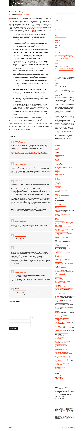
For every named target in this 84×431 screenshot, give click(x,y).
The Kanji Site (58, 348)
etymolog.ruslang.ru (59, 307)
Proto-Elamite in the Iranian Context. (62, 44)
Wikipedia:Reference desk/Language (62, 214)
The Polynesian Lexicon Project (61, 356)
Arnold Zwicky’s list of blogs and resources (63, 202)
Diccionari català (58, 262)
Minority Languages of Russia (61, 315)
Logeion (56, 284)
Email (32, 321)
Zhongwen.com (58, 346)
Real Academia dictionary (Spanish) (62, 260)
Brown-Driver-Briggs (35, 207)
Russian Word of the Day (60, 335)
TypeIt (56, 210)
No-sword (57, 153)
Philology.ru (57, 310)
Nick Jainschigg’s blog (59, 378)
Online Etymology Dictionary (60, 279)
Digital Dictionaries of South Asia (61, 350)
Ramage (56, 381)
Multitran (56, 203)
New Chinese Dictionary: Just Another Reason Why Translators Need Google (30, 151)
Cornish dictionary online (60, 274)
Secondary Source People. (60, 37)
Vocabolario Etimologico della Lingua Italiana (64, 263)
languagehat (19, 14)
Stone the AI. (65, 65)
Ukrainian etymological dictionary (61, 340)
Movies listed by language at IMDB (62, 363)
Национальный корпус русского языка (63, 322)
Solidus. (56, 47)
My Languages (58, 80)
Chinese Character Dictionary (61, 345)
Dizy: (56, 264)
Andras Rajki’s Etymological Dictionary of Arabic (64, 229)
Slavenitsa (57, 312)
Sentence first (57, 193)
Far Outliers (57, 159)
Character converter (59, 371)
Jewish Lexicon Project (59, 221)
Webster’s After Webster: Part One (20, 123)
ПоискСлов (57, 301)
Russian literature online (60, 320)
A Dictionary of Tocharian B (60, 344)
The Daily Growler (58, 147)
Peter (56, 60)
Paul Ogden (17, 180)
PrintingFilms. (57, 45)
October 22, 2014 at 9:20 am (20, 164)
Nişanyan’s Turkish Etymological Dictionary (63, 353)
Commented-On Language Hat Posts (62, 77)
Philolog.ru (57, 311)
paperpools (57, 160)
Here (33, 30)
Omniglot (56, 217)
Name (32, 317)
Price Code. (57, 33)
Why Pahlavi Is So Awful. (63, 58)
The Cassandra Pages (59, 155)
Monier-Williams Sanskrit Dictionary (62, 352)
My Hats (56, 83)
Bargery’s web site (58, 360)
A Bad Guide (57, 163)
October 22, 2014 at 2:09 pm (20, 182)
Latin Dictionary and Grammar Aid (62, 245)
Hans (56, 55)
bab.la (56, 208)
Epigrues (56, 157)
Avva (56, 152)
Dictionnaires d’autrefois (60, 258)
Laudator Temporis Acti (59, 174)
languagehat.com (13, 3)
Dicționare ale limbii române (60, 267)
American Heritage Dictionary (61, 204)
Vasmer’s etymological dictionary (61, 318)
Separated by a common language (62, 195)
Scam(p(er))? (57, 40)
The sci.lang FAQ (58, 215)
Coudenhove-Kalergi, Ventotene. (61, 32)
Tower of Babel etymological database (62, 281)
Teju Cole (67, 387)
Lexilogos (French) (58, 256)
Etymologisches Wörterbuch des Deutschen (64, 237)
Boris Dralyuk (57, 172)
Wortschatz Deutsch (59, 236)
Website (33, 324)
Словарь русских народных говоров (62, 327)
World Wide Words (58, 278)
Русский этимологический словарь (62, 303)
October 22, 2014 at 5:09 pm (20, 236)
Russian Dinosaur (58, 168)
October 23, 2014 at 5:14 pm (20, 272)
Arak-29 (56, 275)
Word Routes (57, 191)
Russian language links (59, 319)
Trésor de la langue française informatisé (63, 249)
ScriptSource (57, 218)
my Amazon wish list (59, 95)
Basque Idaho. (66, 66)
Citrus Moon (57, 380)
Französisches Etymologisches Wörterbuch (63, 259)
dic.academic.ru (58, 300)
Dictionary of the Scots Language (61, 232)
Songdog (57, 144)
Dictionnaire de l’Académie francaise (62, 252)
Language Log (58, 183)
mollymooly (57, 68)
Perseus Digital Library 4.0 (60, 282)
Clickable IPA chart (59, 211)
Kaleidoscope (57, 145)
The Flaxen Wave (58, 166)
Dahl (21, 168)
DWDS (56, 238)
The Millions (57, 179)
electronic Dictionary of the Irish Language (63, 269)
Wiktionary (57, 207)
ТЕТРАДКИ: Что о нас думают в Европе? (63, 167)
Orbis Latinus (57, 294)
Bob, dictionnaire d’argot (60, 251)
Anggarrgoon (57, 184)
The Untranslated (58, 177)
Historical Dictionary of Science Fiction (62, 366)
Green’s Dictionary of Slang (60, 206)
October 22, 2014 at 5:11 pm (20, 248)
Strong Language (58, 197)
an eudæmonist (58, 151)
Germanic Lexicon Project (60, 230)
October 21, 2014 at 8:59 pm (20, 142)
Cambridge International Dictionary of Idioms (64, 222)
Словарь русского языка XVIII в (61, 333)
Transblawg (57, 156)
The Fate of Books (58, 178)
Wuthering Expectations (59, 171)
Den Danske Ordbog (59, 243)
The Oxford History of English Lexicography (38, 17)
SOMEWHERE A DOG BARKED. (68, 68)
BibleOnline (57, 219)
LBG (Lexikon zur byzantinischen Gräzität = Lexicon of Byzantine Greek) (63, 292)
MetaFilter (57, 149)
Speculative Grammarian (60, 367)
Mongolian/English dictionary (61, 349)
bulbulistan (57, 188)
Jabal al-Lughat (58, 186)
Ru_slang (57, 316)
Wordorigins (57, 213)
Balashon (57, 194)
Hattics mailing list (58, 375)
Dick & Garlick (58, 187)
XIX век (56, 170)
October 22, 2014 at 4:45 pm (20, 221)
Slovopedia (57, 296)
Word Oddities (58, 368)
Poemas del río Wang (59, 164)
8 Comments (26, 14)
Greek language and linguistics (61, 286)
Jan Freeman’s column (62, 370)
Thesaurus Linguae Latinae (60, 247)
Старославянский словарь (60, 330)
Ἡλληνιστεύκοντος (59, 190)
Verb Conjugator (58, 277)
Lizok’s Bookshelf (58, 162)
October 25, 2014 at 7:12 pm (20, 290)
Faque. (56, 35)
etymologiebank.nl (58, 241)
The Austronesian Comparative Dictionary (63, 355)
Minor (37, 126)
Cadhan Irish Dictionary (59, 270)
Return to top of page (13, 427)
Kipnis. (56, 42)
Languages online (58, 364)
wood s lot (57, 148)
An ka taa (57, 357)
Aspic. (56, 38)
